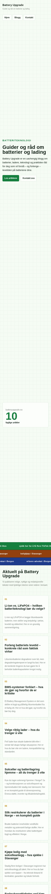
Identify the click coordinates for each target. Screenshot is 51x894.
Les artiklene (10, 178)
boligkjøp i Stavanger (28, 553)
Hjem (7, 17)
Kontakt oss (29, 178)
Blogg (18, 17)
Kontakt (29, 17)
